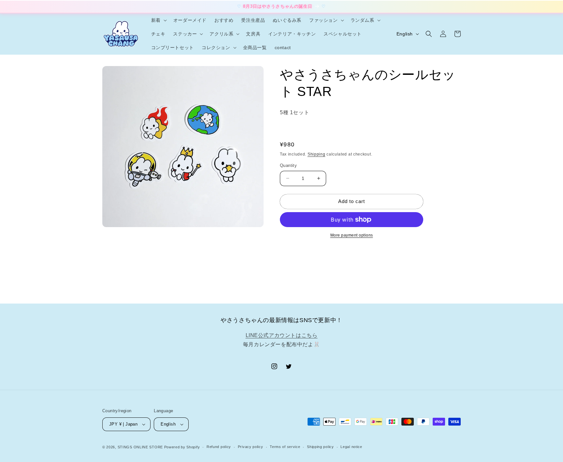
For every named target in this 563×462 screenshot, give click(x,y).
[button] (158, 20)
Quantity (288, 165)
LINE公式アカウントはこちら (282, 335)
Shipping (316, 154)
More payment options (351, 235)
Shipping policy (320, 447)
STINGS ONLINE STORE (140, 447)
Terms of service (285, 447)
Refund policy (219, 447)
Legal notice (351, 447)
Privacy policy (250, 447)
